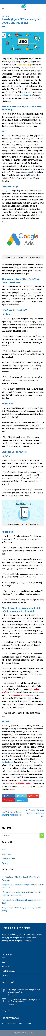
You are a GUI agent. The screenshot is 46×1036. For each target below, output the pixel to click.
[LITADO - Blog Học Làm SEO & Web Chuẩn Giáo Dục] (23, 8)
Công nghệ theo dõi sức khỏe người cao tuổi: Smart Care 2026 (23, 886)
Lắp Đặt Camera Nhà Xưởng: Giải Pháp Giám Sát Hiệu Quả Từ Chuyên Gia (21, 894)
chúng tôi (27, 95)
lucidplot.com (7, 762)
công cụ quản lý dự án (30, 172)
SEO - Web (5, 16)
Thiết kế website (8, 859)
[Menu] (3, 8)
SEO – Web (6, 854)
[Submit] (42, 835)
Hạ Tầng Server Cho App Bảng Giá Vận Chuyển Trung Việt (21, 878)
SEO (3, 849)
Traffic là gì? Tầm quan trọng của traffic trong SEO (35, 813)
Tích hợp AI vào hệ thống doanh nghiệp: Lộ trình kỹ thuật (22, 901)
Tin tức (4, 863)
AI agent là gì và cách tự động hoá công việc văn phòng (21, 909)
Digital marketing (24, 65)
